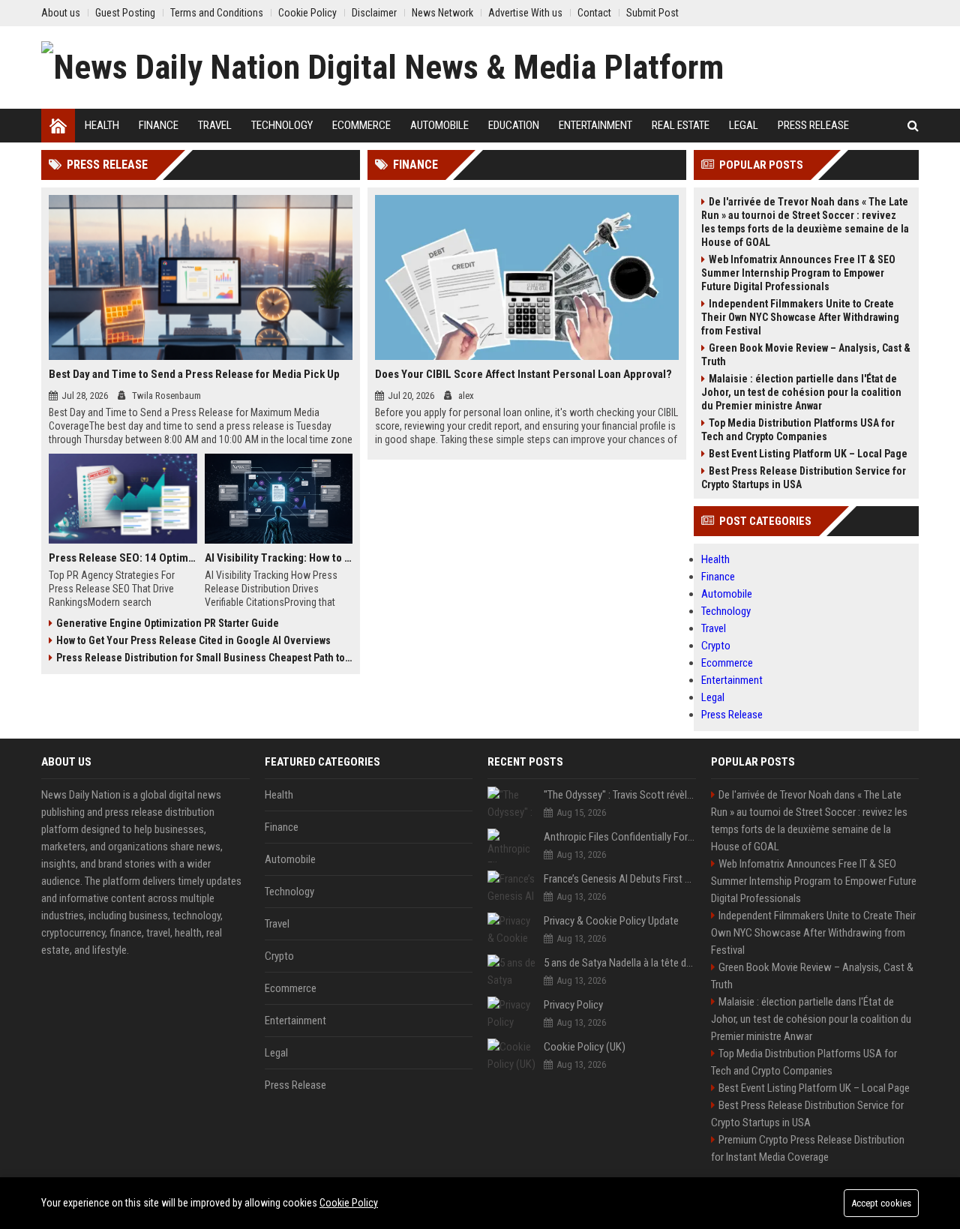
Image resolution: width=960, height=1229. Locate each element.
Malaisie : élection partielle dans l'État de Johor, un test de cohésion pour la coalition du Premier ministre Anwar (801, 392)
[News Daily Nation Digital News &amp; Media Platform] (382, 67)
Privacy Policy (573, 1005)
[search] (913, 125)
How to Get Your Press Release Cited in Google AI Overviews (193, 640)
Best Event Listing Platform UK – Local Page (808, 454)
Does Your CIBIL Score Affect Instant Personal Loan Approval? (523, 374)
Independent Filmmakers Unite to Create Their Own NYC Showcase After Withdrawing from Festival (800, 317)
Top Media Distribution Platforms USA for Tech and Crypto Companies (798, 429)
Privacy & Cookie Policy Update (611, 921)
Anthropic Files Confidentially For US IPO (620, 837)
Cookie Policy (349, 1203)
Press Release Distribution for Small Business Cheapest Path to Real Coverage (204, 658)
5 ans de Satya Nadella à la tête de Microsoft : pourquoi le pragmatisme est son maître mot (620, 963)
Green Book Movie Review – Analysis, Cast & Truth (805, 354)
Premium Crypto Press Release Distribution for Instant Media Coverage (807, 1148)
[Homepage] (58, 125)
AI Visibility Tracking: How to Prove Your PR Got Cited (279, 558)
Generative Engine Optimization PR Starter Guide (167, 623)
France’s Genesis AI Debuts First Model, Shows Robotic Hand (620, 879)
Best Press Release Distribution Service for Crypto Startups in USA (803, 477)
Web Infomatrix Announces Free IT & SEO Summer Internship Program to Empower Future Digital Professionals (798, 272)
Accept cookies (881, 1203)
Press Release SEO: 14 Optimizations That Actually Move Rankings (123, 558)
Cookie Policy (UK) (585, 1047)
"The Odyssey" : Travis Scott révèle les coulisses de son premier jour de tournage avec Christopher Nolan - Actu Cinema (620, 795)
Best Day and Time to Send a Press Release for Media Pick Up (194, 374)
